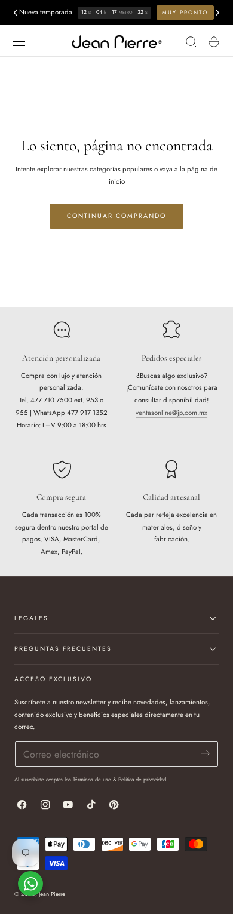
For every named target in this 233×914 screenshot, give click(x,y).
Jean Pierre (52, 894)
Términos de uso (93, 779)
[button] (19, 41)
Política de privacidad (142, 779)
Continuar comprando (116, 215)
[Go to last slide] (15, 12)
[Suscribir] (205, 753)
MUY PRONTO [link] (185, 12)
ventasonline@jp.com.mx (171, 412)
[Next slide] (217, 12)
